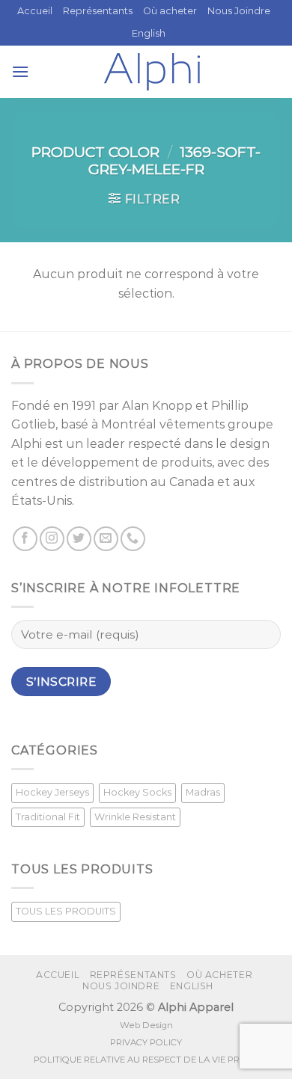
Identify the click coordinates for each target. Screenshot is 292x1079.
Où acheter (170, 10)
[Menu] (20, 71)
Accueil (34, 10)
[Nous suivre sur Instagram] (52, 538)
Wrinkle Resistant (135, 817)
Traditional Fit (48, 817)
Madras (203, 792)
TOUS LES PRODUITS (66, 911)
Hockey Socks (137, 792)
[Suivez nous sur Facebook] (25, 538)
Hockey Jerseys (52, 792)
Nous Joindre (238, 10)
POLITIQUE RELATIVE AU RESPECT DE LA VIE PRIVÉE (146, 1059)
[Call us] (133, 538)
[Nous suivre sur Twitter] (79, 538)
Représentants (98, 10)
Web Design (146, 1025)
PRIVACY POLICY (146, 1042)
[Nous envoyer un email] (106, 538)
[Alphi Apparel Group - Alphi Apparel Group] (152, 71)
